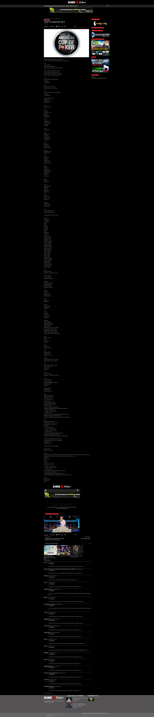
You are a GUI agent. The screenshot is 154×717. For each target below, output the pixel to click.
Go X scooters (47, 625)
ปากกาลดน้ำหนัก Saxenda (48, 686)
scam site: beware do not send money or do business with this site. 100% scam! (60, 569)
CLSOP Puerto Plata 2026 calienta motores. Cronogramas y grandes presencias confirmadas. (79, 705)
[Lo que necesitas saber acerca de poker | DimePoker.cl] (77, 2)
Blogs (76, 6)
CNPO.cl (89, 713)
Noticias (46, 6)
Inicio (44, 18)
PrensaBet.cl (99, 713)
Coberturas (72, 6)
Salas (58, 6)
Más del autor (55, 543)
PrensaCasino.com (104, 713)
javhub (45, 659)
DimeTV (55, 6)
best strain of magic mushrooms (50, 673)
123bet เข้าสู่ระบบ (47, 632)
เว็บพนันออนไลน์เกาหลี (48, 666)
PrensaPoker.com (94, 713)
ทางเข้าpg (46, 575)
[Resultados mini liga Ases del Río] (63, 550)
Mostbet (45, 597)
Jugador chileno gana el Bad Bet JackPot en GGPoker (76, 556)
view (45, 562)
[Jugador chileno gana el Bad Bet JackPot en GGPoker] (77, 550)
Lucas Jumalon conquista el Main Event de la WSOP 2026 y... (80, 699)
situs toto (46, 612)
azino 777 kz (46, 679)
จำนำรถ (45, 639)
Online (51, 18)
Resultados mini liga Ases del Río (63, 555)
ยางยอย (45, 646)
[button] (108, 6)
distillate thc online (48, 589)
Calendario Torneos (64, 6)
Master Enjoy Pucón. (85, 538)
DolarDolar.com (85, 713)
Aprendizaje (51, 6)
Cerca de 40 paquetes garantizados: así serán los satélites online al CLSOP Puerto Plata (50, 557)
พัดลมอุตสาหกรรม (47, 619)
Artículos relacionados (49, 543)
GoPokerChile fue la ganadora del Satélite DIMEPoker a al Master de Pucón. (54, 539)
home (45, 582)
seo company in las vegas (49, 604)
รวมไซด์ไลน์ (46, 652)
